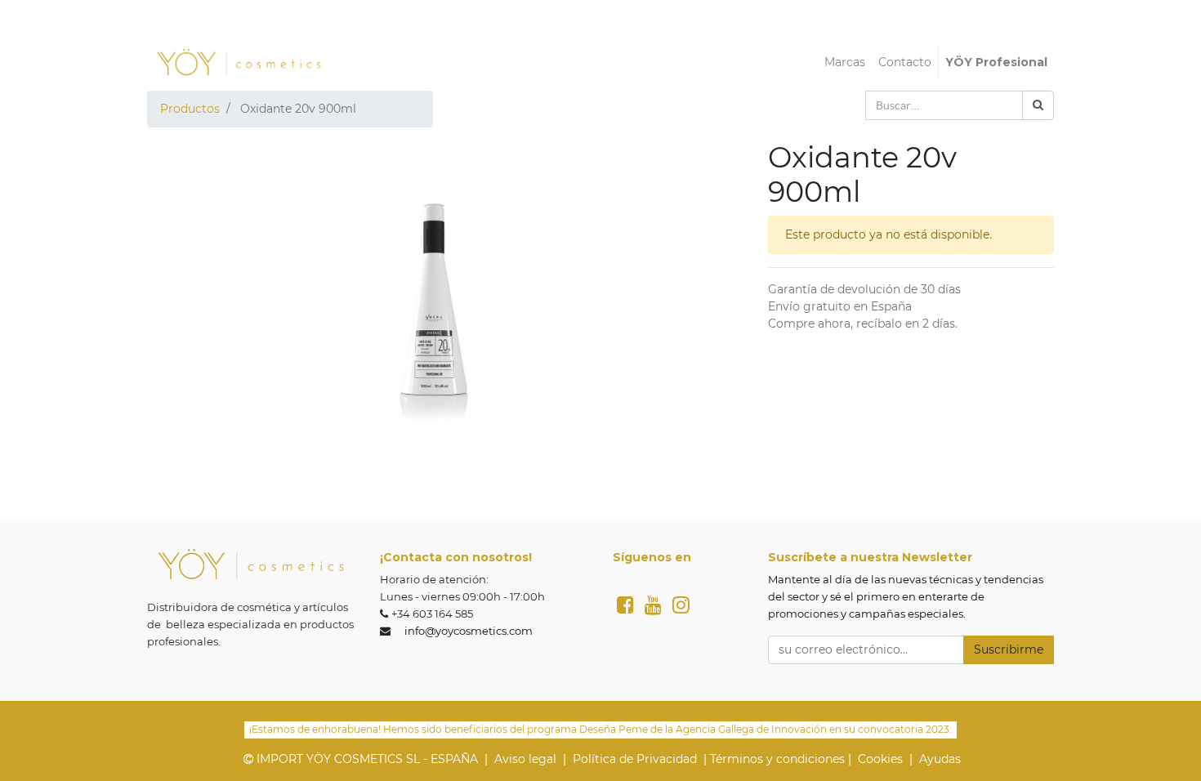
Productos (190, 108)
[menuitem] (845, 62)
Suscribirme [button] (1008, 649)
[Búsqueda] (1038, 105)
